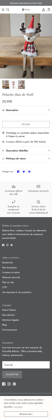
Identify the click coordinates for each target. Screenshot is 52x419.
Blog (4, 324)
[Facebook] (3, 245)
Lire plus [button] (18, 407)
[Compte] (43, 10)
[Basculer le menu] (3, 10)
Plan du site (8, 282)
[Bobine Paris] (26, 9)
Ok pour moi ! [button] (26, 414)
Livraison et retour (11, 272)
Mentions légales (10, 320)
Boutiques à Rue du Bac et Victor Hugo (26, 3)
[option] (26, 46)
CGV (4, 287)
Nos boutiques (9, 267)
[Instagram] (7, 245)
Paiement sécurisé (11, 277)
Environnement (9, 329)
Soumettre (12, 374)
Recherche (7, 262)
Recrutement (8, 315)
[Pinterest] (12, 245)
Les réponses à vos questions (16, 292)
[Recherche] (9, 10)
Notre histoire (9, 310)
